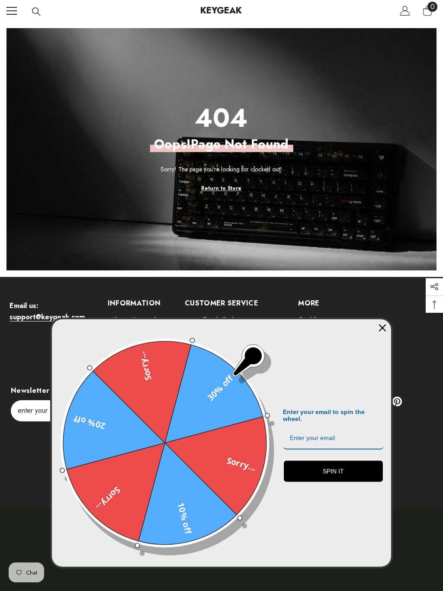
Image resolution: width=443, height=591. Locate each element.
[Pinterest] (397, 401)
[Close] (382, 322)
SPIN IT (333, 466)
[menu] (11, 11)
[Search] (36, 11)
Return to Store (221, 188)
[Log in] (405, 11)
